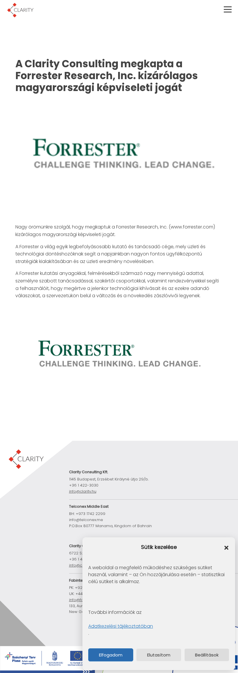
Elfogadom (110, 655)
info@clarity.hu (82, 491)
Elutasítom (158, 655)
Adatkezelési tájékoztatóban (120, 626)
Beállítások (207, 655)
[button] (226, 547)
